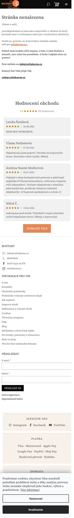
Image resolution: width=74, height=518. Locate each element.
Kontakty (7, 287)
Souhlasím (35, 509)
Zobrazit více (37, 228)
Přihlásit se (12, 388)
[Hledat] (48, 4)
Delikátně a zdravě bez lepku (18, 330)
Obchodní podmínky (13, 291)
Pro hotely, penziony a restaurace (21, 335)
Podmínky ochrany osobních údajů (22, 295)
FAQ (4, 322)
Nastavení (36, 498)
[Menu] (66, 4)
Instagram (19, 425)
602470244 (12, 258)
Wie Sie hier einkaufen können (19, 343)
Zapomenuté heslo (12, 399)
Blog (4, 326)
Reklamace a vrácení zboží (17, 308)
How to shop (9, 339)
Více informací (29, 490)
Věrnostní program (12, 317)
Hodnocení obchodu (37, 103)
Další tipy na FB (16, 263)
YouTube (59, 425)
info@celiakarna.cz (30, 64)
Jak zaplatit (8, 300)
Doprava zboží (10, 304)
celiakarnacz (14, 268)
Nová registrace (11, 395)
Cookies (6, 313)
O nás (5, 282)
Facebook (39, 425)
